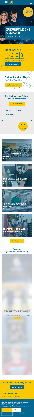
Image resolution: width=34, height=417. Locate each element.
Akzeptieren (6, 409)
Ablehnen (17, 409)
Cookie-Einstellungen (19, 406)
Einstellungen (7, 413)
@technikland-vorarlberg (17, 251)
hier (17, 315)
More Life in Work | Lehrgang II (11, 396)
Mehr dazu (9, 114)
